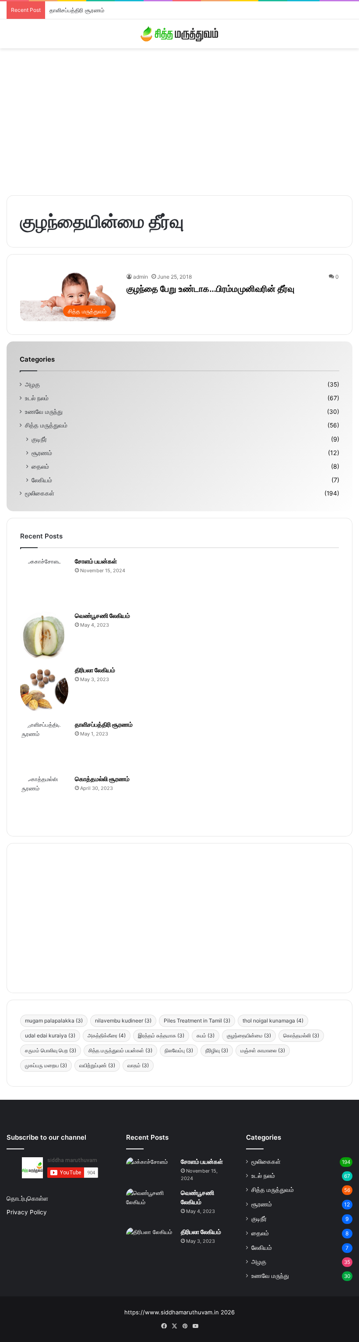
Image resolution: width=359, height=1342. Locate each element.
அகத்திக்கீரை (107, 1035)
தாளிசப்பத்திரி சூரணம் (76, 10)
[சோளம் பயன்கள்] (44, 581)
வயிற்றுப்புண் (97, 1065)
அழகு (32, 384)
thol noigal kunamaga (273, 1020)
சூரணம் (42, 452)
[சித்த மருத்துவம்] (179, 33)
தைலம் (40, 466)
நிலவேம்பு (179, 1050)
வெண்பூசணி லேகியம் (102, 615)
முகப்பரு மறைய (46, 1065)
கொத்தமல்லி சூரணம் (102, 778)
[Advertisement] (179, 118)
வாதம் (138, 1065)
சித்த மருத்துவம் (46, 425)
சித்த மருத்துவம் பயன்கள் (120, 1050)
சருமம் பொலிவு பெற (50, 1050)
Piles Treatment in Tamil (197, 1020)
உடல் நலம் (37, 398)
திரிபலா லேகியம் (95, 670)
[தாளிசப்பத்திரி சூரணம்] (44, 744)
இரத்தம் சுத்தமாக (161, 1035)
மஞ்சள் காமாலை (262, 1050)
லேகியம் (42, 480)
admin (140, 276)
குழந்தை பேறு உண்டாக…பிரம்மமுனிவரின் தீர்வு (210, 288)
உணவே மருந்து (44, 411)
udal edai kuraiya (50, 1035)
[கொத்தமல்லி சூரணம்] (44, 799)
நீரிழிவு (216, 1050)
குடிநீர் (39, 439)
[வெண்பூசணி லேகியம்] (44, 635)
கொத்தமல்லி (301, 1035)
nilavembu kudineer (123, 1020)
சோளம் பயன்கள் (96, 561)
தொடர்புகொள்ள (27, 1198)
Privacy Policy (27, 1212)
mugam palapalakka (54, 1020)
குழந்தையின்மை (249, 1035)
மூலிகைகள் (39, 493)
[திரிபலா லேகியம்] (44, 690)
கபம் (206, 1035)
